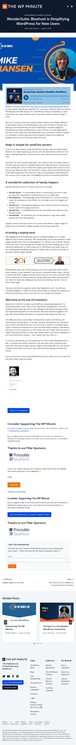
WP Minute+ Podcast (44, 15)
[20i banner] (38, 261)
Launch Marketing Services (65, 681)
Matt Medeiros (34, 28)
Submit (12, 566)
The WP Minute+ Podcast (49, 681)
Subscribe (14, 485)
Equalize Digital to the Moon (13, 581)
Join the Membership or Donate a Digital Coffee (29, 514)
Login (32, 698)
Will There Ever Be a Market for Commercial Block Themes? (61, 582)
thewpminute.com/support (19, 431)
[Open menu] (72, 6)
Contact (33, 694)
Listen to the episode (18, 410)
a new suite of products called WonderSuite (46, 107)
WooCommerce (30, 15)
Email (10, 477)
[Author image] (26, 28)
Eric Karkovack (49, 633)
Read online (13, 389)
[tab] (34, 643)
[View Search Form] (67, 6)
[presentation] (19, 612)
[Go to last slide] (5, 622)
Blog (32, 672)
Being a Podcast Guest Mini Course (36, 704)
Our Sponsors (36, 683)
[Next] (70, 622)
